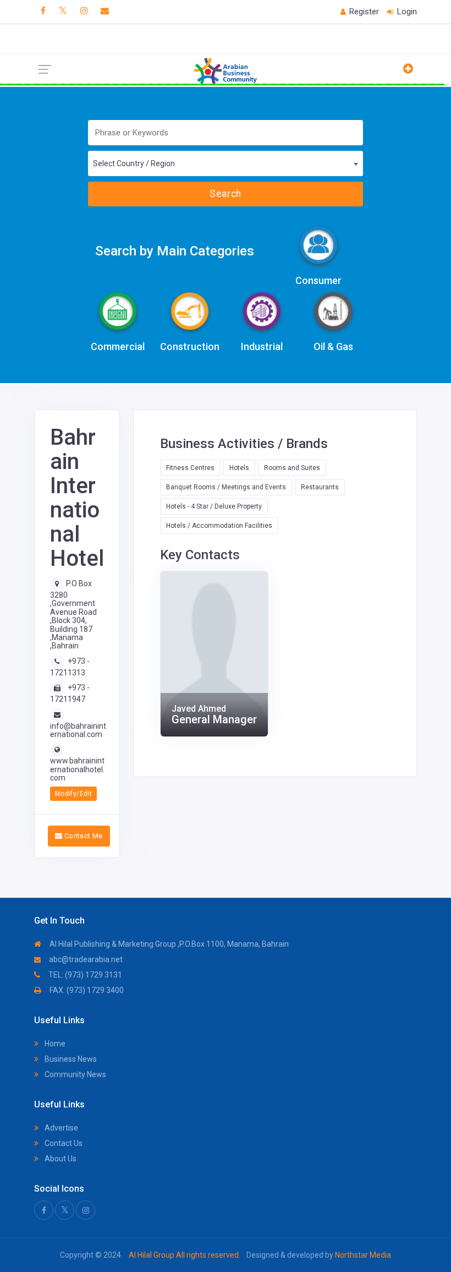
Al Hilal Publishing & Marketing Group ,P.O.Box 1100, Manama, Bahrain (168, 944)
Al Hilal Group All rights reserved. (184, 1255)
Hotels (239, 468)
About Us (59, 1158)
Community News (74, 1074)
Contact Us (62, 1143)
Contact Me (82, 836)
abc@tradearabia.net (85, 959)
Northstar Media (362, 1255)
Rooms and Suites (292, 468)
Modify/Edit (73, 794)
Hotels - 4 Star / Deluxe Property (214, 506)
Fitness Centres (190, 468)
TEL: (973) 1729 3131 (84, 974)
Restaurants (320, 487)
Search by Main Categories (174, 251)
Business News (70, 1059)
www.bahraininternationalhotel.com (77, 769)
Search (225, 193)
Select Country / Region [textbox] (134, 163)
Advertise (60, 1127)
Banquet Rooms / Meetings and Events (226, 487)
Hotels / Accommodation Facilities (219, 525)
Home (54, 1043)
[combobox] (226, 163)
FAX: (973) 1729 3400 (86, 990)
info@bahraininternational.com (78, 730)
